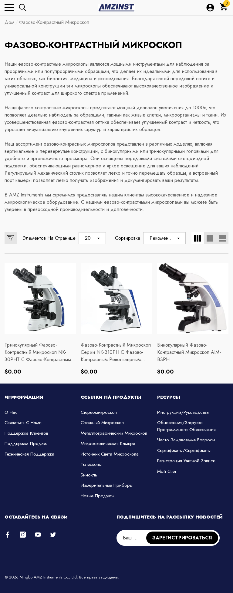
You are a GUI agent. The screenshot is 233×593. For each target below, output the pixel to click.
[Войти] (210, 7)
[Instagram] (22, 534)
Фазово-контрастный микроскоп (54, 22)
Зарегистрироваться (182, 537)
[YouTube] (38, 534)
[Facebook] (7, 534)
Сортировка (127, 238)
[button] (22, 7)
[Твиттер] (53, 534)
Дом (9, 22)
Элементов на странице (49, 238)
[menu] (9, 7)
